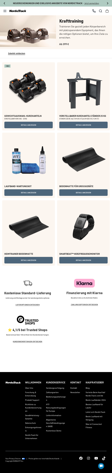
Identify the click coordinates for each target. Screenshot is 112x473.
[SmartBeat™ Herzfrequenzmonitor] (83, 226)
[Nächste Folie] (108, 3)
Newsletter (75, 392)
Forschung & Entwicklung (30, 394)
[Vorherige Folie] (4, 3)
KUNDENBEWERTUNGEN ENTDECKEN (27, 342)
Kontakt (73, 388)
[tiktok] (104, 458)
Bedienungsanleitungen (56, 398)
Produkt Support (32, 400)
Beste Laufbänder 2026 (96, 400)
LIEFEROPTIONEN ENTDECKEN (28, 305)
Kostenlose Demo (53, 430)
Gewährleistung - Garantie (32, 417)
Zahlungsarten (52, 392)
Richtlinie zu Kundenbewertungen (33, 407)
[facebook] (81, 458)
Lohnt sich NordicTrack (95, 412)
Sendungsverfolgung (55, 388)
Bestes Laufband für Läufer (94, 406)
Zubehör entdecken (16, 53)
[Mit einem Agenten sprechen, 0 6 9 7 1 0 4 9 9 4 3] (94, 11)
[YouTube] (96, 458)
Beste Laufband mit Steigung (94, 418)
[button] (5, 11)
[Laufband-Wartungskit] (28, 159)
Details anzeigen (28, 125)
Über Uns (29, 388)
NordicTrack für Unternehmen (31, 436)
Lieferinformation (53, 415)
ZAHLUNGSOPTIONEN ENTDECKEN (84, 305)
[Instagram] (88, 458)
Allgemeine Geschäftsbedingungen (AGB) (55, 423)
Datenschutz (30, 423)
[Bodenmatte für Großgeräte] (83, 159)
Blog (88, 388)
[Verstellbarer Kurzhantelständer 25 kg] (83, 88)
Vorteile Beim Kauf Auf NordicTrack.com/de (95, 394)
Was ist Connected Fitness (94, 426)
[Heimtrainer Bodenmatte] (28, 226)
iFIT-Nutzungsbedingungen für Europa (56, 407)
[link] (17, 11)
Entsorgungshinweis (33, 429)
